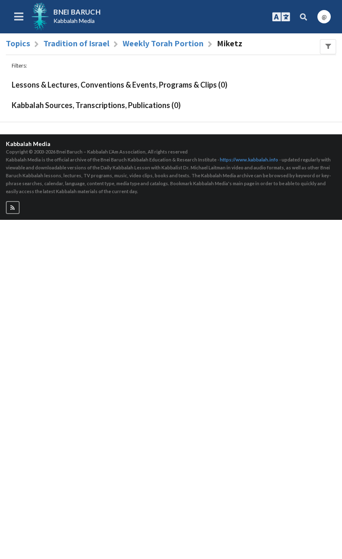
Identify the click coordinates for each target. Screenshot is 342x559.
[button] (13, 207)
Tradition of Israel (76, 43)
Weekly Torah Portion (163, 43)
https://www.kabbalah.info (249, 159)
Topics (18, 43)
